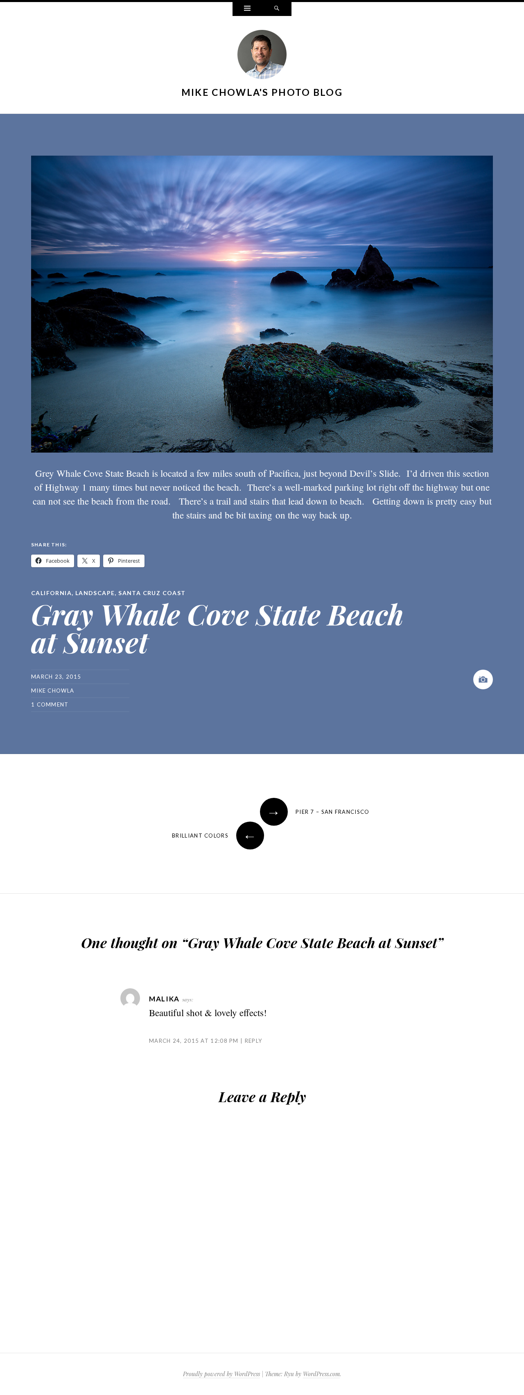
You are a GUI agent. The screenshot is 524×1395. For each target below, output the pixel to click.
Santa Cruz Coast (151, 592)
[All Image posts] (483, 679)
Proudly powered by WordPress (221, 1374)
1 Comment (50, 704)
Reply (253, 1040)
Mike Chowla (52, 690)
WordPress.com (321, 1374)
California (51, 592)
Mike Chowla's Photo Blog (262, 92)
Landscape (95, 592)
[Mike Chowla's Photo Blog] (262, 56)
